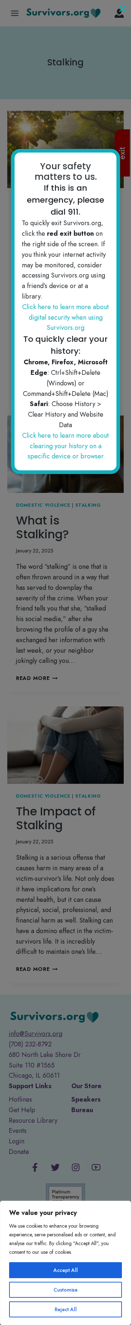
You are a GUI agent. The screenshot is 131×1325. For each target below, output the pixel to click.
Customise (65, 1289)
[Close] (122, 9)
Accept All (65, 1270)
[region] (65, 1263)
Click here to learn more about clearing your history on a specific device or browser (65, 446)
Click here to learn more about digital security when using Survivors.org (65, 317)
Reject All (66, 1309)
